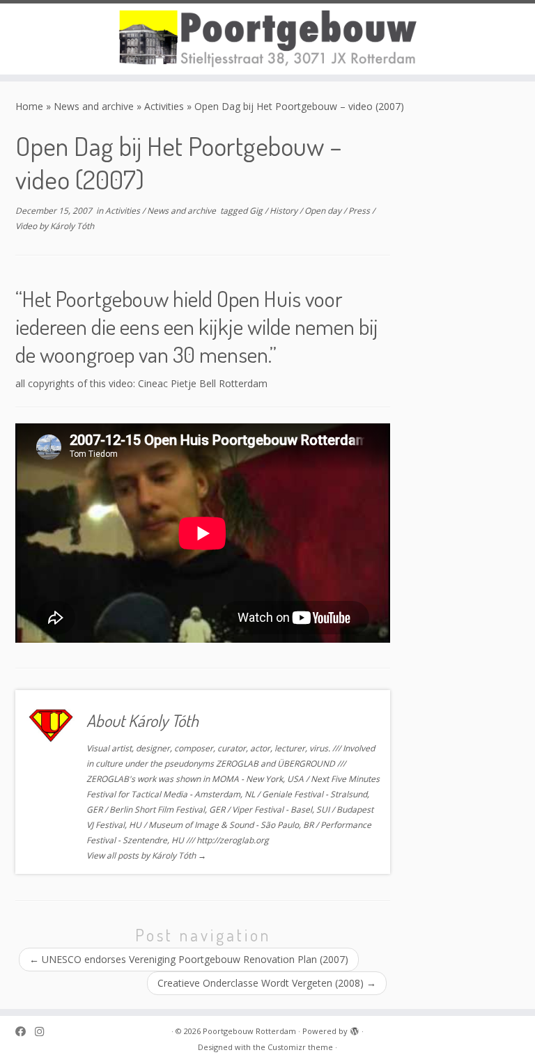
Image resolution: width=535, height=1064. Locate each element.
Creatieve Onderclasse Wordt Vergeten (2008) (266, 982)
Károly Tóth (72, 226)
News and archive (94, 106)
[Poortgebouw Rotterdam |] (267, 39)
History (285, 211)
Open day (323, 211)
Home (29, 106)
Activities (164, 106)
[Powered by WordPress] (354, 1028)
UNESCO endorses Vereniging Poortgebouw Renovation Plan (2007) (188, 959)
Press (360, 211)
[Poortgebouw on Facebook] (25, 1031)
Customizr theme (300, 1047)
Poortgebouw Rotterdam (249, 1031)
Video (27, 226)
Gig (257, 211)
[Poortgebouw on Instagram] (44, 1031)
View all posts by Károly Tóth (146, 855)
